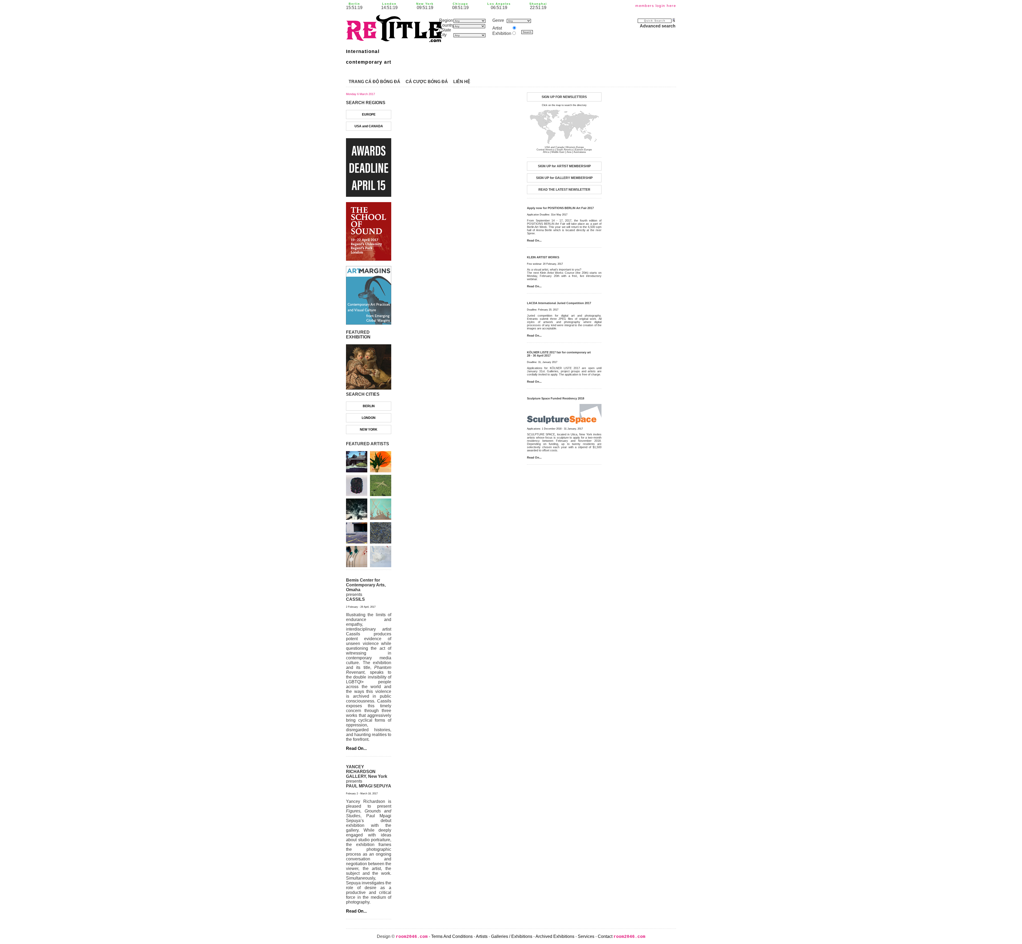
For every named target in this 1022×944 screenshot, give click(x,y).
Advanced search (657, 26)
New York (425, 3)
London (389, 3)
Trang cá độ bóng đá (374, 81)
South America (565, 149)
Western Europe (575, 147)
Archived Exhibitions (554, 936)
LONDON (369, 418)
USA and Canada (554, 147)
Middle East (557, 152)
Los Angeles (499, 3)
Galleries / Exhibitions (511, 936)
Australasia (580, 152)
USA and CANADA (369, 126)
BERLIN (369, 406)
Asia (569, 152)
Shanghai (538, 3)
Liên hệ (461, 81)
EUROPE (369, 114)
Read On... (356, 748)
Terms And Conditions (452, 936)
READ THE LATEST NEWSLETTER (564, 189)
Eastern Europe (583, 149)
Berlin (354, 3)
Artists (482, 936)
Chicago (460, 3)
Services (586, 936)
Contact (605, 936)
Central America (545, 149)
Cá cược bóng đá (427, 81)
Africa (546, 152)
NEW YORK (368, 429)
